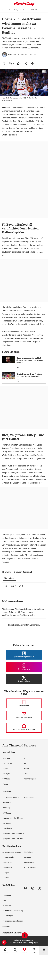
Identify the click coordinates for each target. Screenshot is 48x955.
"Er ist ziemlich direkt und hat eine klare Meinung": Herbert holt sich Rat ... (29, 360)
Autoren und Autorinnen (11, 852)
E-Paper (5, 873)
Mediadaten (28, 852)
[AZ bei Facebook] (25, 888)
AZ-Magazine (29, 862)
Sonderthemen (30, 867)
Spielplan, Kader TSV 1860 (12, 838)
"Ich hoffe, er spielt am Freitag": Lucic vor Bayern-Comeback (29, 375)
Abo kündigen (7, 916)
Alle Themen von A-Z (10, 798)
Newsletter (6, 803)
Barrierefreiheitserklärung (12, 911)
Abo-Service (7, 867)
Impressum (6, 895)
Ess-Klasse (6, 823)
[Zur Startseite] (24, 5)
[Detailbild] (44, 71)
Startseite (4, 10)
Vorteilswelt (7, 828)
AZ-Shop (27, 857)
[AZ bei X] (39, 888)
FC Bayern (6, 774)
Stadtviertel (7, 763)
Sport (10, 10)
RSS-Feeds (6, 813)
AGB (4, 900)
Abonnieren (7, 862)
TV (25, 763)
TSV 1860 (6, 779)
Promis (5, 784)
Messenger (6, 808)
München (6, 758)
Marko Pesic (21, 335)
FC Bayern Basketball (19, 10)
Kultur (26, 769)
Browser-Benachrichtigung (12, 818)
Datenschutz (7, 906)
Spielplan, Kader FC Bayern (13, 833)
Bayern (5, 769)
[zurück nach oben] (24, 935)
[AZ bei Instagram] (32, 888)
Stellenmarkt (29, 798)
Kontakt (5, 878)
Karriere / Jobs (8, 857)
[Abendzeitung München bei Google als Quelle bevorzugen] (32, 63)
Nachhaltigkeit (30, 779)
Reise (26, 774)
